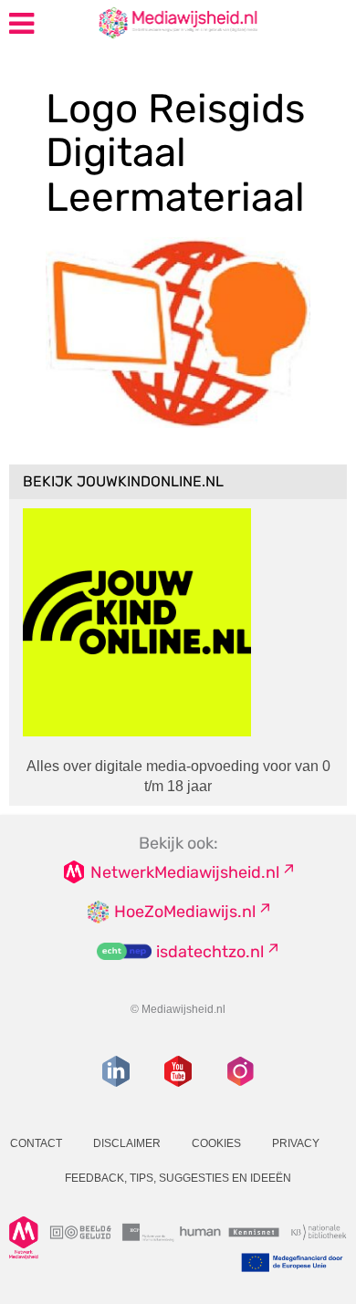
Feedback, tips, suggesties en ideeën (178, 1178)
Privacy (295, 1143)
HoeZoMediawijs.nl (185, 912)
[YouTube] (178, 1071)
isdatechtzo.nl (210, 952)
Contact (36, 1143)
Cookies (216, 1143)
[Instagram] (240, 1071)
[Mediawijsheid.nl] (142, 22)
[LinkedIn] (115, 1071)
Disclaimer (127, 1143)
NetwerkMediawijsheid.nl (184, 872)
